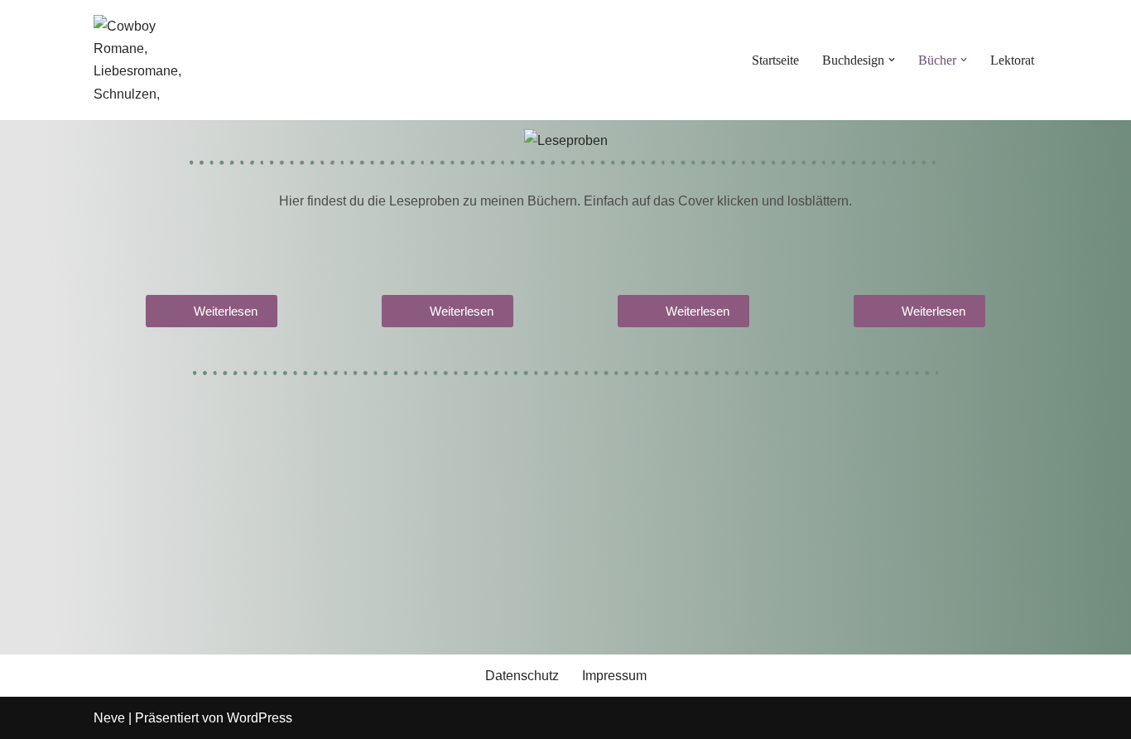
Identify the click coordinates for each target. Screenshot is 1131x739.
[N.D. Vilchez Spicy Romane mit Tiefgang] (143, 60)
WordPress (259, 718)
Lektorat (1012, 60)
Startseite (775, 60)
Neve (109, 718)
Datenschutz (522, 676)
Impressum (614, 676)
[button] (891, 59)
